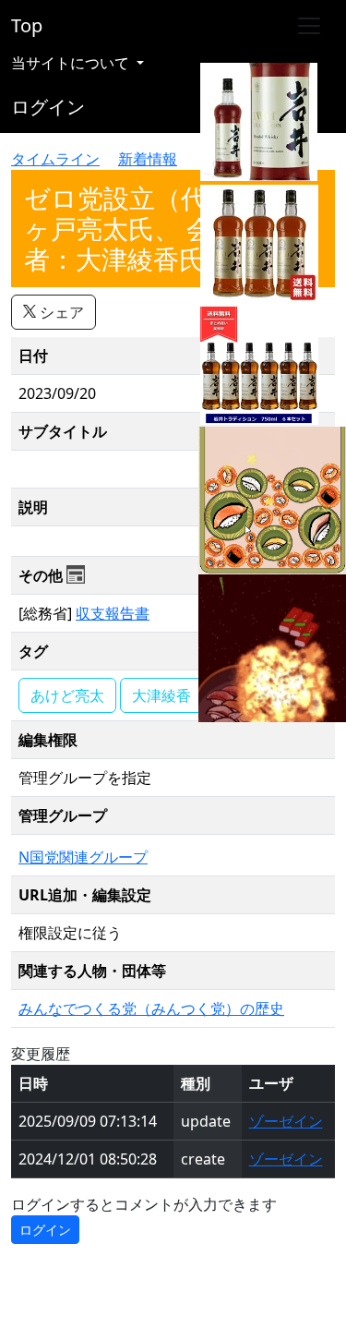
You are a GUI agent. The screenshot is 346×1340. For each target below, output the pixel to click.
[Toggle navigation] (309, 25)
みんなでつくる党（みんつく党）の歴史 (151, 1008)
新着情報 (147, 159)
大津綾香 (161, 695)
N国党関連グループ (83, 857)
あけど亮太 (67, 695)
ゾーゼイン (286, 1121)
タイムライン (55, 159)
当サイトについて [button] (72, 63)
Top (26, 25)
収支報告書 (112, 613)
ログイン (48, 106)
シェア (60, 312)
